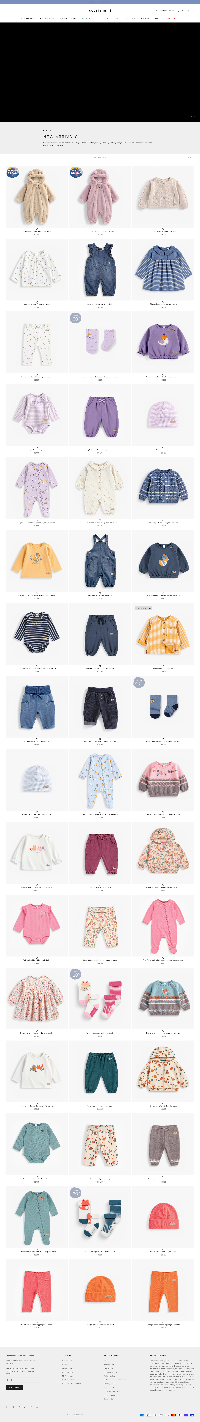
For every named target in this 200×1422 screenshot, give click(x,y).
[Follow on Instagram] (13, 1407)
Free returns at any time (100, 2)
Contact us (108, 1368)
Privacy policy (110, 1384)
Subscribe (14, 1387)
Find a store (67, 1368)
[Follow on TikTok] (31, 1407)
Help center (109, 1364)
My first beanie (68, 1376)
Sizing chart (109, 1387)
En (170, 10)
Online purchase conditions (115, 1380)
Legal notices (109, 1395)
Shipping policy (110, 1372)
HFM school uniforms (71, 1380)
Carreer (65, 1364)
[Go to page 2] (106, 1337)
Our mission (67, 1361)
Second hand (162, 11)
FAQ (105, 1361)
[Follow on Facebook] (7, 1407)
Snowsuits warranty (112, 1391)
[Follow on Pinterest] (25, 1407)
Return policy (109, 1376)
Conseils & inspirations (71, 1384)
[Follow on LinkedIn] (37, 1407)
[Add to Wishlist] (36, 229)
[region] (100, 72)
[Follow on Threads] (19, 1407)
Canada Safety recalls (113, 1399)
